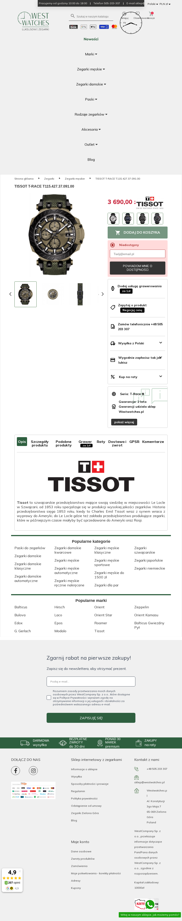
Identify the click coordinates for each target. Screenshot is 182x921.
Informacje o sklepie (84, 769)
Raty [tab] (101, 441)
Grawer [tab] (85, 443)
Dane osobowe (81, 851)
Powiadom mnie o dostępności (137, 268)
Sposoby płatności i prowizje (90, 783)
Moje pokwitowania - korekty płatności (96, 873)
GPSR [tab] (134, 441)
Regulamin (78, 791)
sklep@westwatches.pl (149, 782)
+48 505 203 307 (157, 768)
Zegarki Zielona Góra (85, 813)
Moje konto (80, 842)
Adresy (75, 880)
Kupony (76, 888)
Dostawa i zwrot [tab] (117, 443)
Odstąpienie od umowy (86, 805)
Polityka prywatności (84, 798)
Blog (74, 820)
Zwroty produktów (83, 858)
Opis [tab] (22, 441)
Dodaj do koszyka (137, 232)
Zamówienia (79, 866)
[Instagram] (33, 770)
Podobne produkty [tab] (64, 443)
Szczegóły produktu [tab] (40, 443)
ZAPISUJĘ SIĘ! (91, 718)
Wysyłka (76, 776)
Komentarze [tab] (153, 441)
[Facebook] (15, 770)
